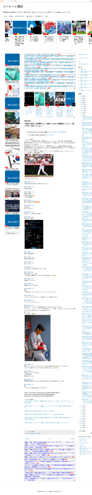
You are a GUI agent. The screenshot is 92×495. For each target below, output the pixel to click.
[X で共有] (31, 431)
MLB (29, 433)
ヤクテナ (82, 444)
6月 (82, 405)
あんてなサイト (30, 16)
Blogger (60, 491)
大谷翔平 (39, 433)
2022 (81, 419)
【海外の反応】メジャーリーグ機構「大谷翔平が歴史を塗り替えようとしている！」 (47, 422)
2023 (81, 102)
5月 (82, 407)
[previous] (6, 35)
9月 (82, 110)
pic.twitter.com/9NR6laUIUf (59, 132)
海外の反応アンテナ (83, 54)
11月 (82, 106)
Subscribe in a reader (84, 64)
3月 (82, 412)
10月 (82, 108)
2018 (81, 427)
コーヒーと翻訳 (13, 6)
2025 (81, 98)
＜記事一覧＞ (83, 69)
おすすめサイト (39, 16)
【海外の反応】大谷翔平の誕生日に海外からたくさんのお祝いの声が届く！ (45, 414)
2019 (81, 425)
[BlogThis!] (29, 431)
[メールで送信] (28, 431)
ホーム (5, 16)
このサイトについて (19, 16)
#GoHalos (49, 132)
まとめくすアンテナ (83, 58)
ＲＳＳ (46, 16)
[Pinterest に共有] (34, 431)
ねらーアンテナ (83, 440)
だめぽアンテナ (83, 439)
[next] (73, 104)
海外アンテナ (83, 446)
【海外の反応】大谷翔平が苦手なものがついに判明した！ (40, 411)
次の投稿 (27, 438)
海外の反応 (33, 433)
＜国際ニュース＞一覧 (85, 90)
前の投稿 (73, 438)
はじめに (11, 16)
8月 (82, 112)
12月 (82, 104)
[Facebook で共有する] (32, 431)
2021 (81, 421)
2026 (81, 96)
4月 (82, 410)
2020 (81, 423)
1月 (82, 416)
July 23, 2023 (49, 135)
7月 (82, 114)
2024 (81, 100)
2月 (82, 414)
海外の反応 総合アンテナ (86, 448)
